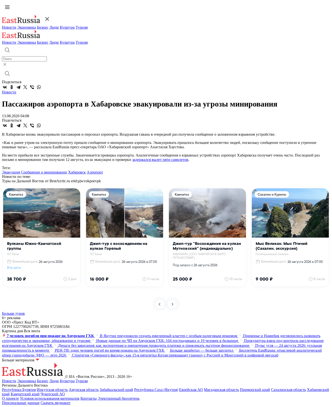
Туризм (82, 27)
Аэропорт (95, 172)
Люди (54, 27)
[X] (25, 87)
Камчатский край (25, 394)
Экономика (26, 27)
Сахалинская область (288, 390)
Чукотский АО (53, 394)
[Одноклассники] (12, 87)
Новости (9, 27)
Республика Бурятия (19, 390)
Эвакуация (11, 172)
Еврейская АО (191, 390)
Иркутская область (52, 390)
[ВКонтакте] (5, 87)
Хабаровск (77, 172)
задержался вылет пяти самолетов (160, 160)
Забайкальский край (116, 390)
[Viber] (32, 87)
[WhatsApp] (39, 87)
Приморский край (255, 390)
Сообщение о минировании (44, 172)
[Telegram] (18, 87)
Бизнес (42, 27)
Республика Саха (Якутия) (156, 390)
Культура (67, 27)
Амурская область (84, 390)
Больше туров (13, 313)
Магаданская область (221, 390)
